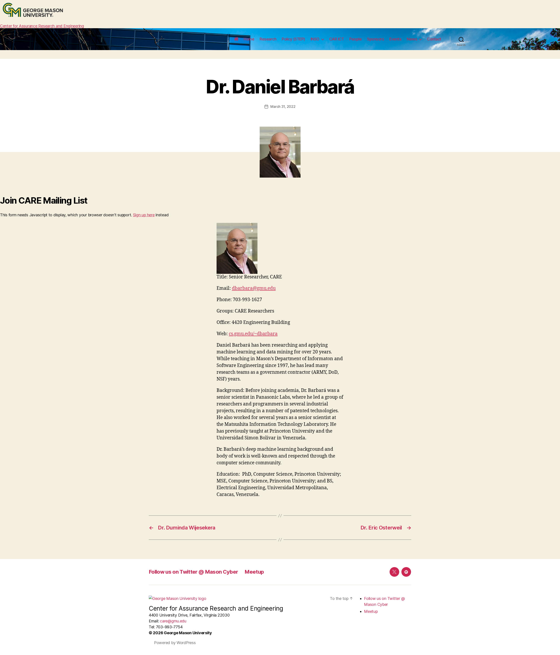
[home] (236, 39)
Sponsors (375, 39)
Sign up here (144, 215)
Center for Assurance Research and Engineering (42, 26)
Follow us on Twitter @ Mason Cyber (193, 572)
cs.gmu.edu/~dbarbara (253, 334)
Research (268, 39)
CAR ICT (336, 39)
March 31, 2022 (282, 106)
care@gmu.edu (173, 621)
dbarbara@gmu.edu (254, 288)
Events (395, 39)
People (355, 39)
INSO (315, 39)
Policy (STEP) (293, 39)
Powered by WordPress (175, 642)
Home (249, 39)
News (412, 39)
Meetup (254, 572)
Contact (434, 39)
